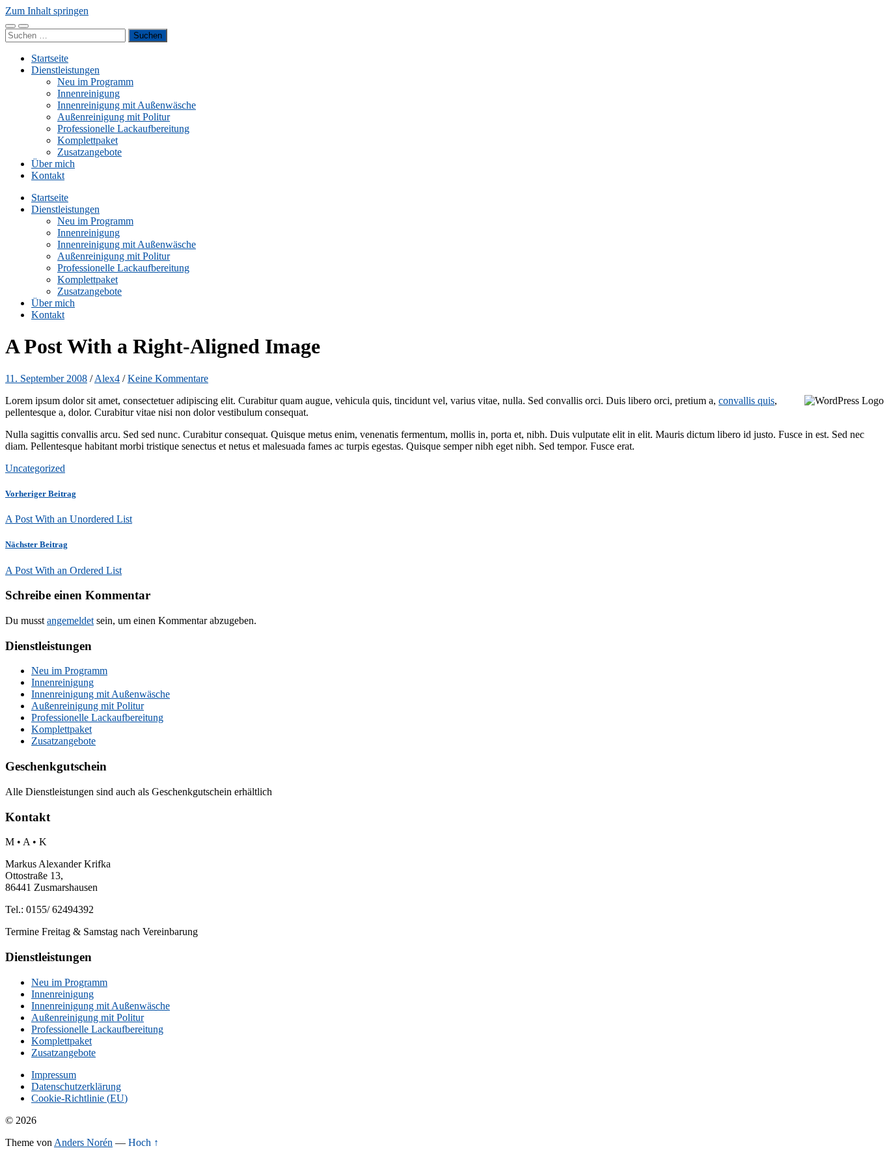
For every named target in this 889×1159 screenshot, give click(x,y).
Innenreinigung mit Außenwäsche (126, 105)
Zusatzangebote (89, 151)
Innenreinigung (88, 93)
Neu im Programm (95, 81)
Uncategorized (35, 468)
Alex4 (107, 378)
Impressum (53, 1074)
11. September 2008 (46, 378)
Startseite (49, 58)
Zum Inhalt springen (47, 10)
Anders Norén (83, 1142)
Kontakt (47, 175)
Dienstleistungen (65, 69)
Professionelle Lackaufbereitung (123, 128)
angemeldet (70, 620)
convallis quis (746, 400)
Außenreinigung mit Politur (113, 116)
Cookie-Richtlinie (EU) (79, 1098)
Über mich (53, 163)
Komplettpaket (87, 140)
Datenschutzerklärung (76, 1086)
